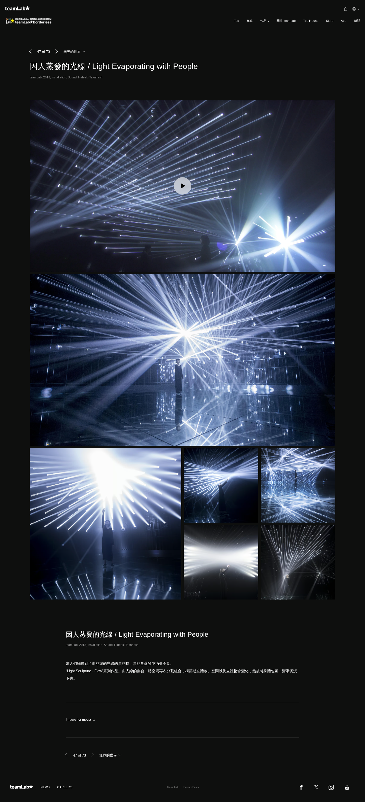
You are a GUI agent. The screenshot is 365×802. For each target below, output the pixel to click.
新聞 (357, 21)
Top (236, 21)
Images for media (78, 719)
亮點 (250, 21)
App (344, 21)
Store (329, 21)
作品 (263, 21)
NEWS (45, 787)
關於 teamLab (286, 21)
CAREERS (64, 787)
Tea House (310, 21)
